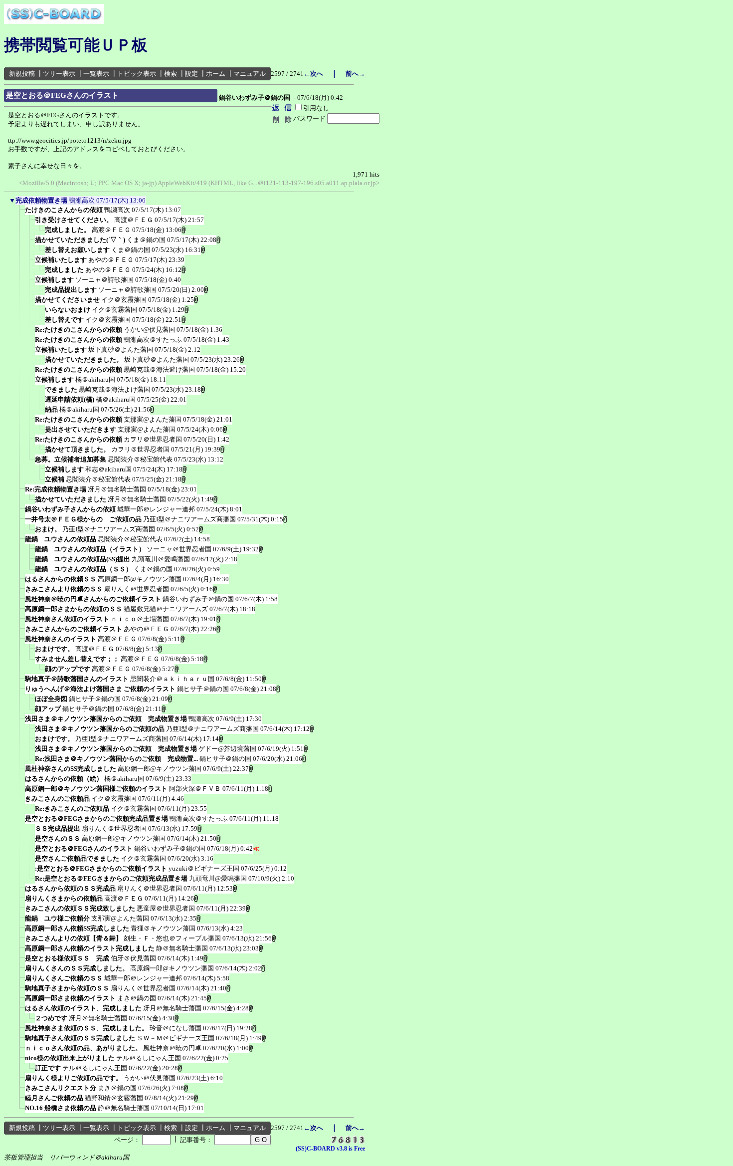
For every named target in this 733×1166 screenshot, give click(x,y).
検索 (170, 73)
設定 (191, 73)
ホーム (215, 73)
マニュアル (249, 73)
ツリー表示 (59, 73)
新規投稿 (22, 73)
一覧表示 (96, 73)
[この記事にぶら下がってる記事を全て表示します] (20, 213)
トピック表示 (136, 73)
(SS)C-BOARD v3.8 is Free (330, 1148)
